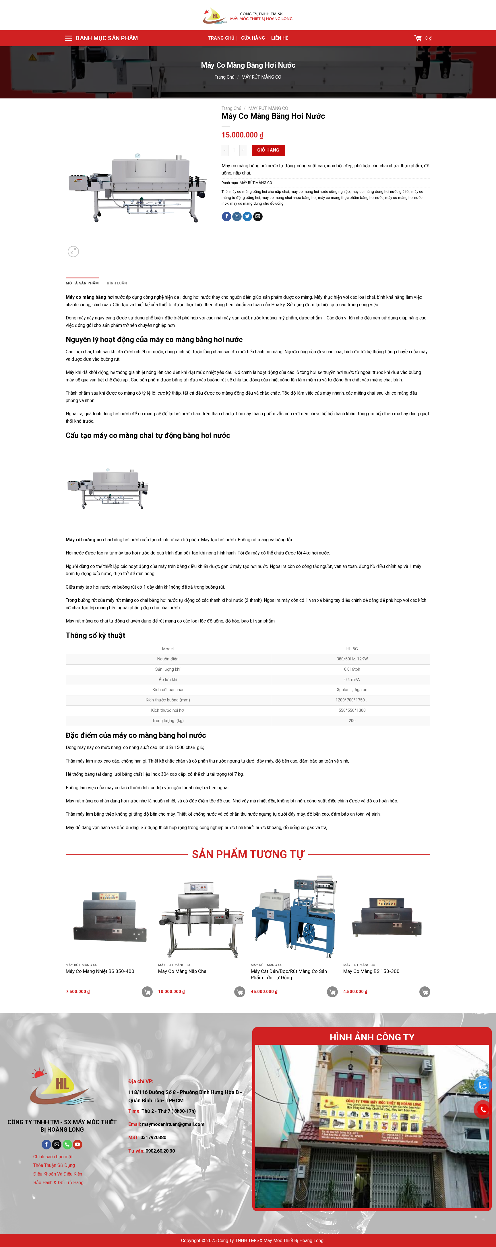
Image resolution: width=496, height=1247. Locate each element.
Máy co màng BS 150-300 (371, 971)
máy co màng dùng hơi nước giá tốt (381, 191)
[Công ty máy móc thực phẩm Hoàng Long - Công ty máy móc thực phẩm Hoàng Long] (248, 15)
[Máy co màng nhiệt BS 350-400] (109, 916)
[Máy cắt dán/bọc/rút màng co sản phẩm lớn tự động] (294, 916)
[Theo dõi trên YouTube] (77, 1144)
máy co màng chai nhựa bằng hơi (289, 197)
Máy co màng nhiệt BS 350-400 (100, 971)
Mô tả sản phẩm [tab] (82, 283)
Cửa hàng (253, 38)
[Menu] (101, 38)
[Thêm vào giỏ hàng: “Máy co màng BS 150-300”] (424, 991)
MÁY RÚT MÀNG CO (261, 77)
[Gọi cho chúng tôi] (67, 1144)
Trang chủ (221, 38)
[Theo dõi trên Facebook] (226, 217)
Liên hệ (279, 38)
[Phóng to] (73, 251)
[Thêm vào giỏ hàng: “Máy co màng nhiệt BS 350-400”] (147, 991)
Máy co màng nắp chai (183, 971)
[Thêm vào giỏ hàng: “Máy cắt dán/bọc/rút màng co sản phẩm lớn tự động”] (332, 991)
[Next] (477, 1126)
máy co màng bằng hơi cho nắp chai (259, 191)
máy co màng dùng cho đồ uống (257, 203)
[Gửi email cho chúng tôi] (258, 217)
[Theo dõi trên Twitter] (247, 217)
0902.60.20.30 (160, 1151)
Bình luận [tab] (117, 283)
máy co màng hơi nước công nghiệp (320, 191)
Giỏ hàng (268, 150)
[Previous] (267, 1126)
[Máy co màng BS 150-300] (386, 916)
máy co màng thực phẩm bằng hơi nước (350, 197)
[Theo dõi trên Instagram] (237, 217)
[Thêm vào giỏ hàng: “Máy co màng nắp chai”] (239, 991)
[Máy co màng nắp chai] (201, 916)
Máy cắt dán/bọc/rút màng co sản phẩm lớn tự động (289, 974)
